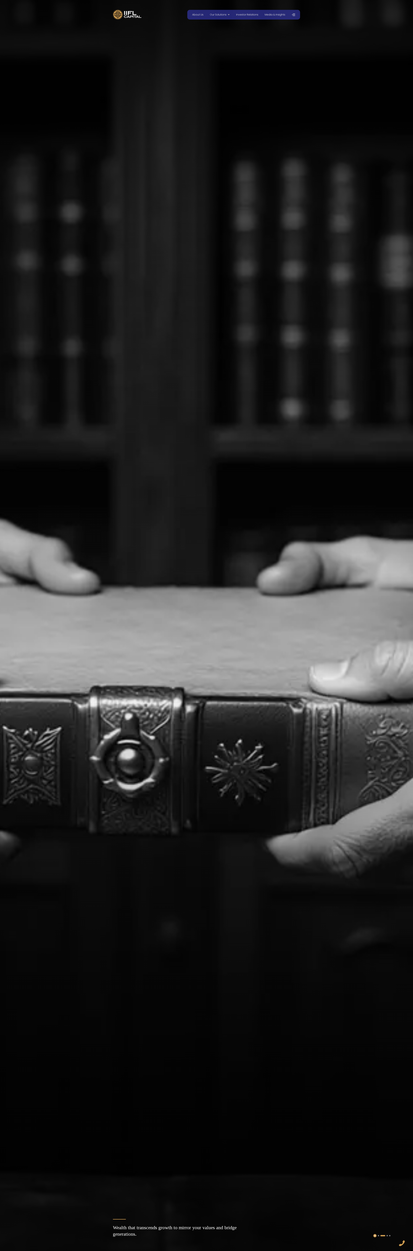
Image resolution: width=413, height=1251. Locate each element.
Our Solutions (218, 14)
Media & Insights (275, 14)
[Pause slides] (375, 1235)
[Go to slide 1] (378, 1235)
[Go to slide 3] (385, 1235)
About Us (197, 14)
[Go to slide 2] (381, 1235)
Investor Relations (247, 14)
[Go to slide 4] (389, 1235)
